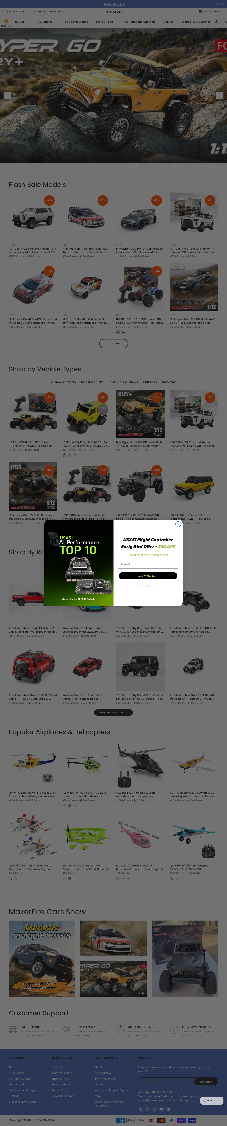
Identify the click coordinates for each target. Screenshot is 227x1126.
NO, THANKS (148, 586)
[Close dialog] (178, 524)
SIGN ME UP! (148, 576)
